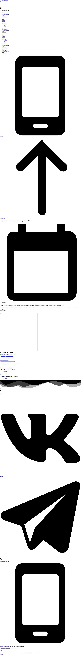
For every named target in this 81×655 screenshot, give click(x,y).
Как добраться (4, 38)
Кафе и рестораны (5, 13)
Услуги (3, 15)
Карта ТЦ (3, 21)
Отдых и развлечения (5, 14)
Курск (5, 26)
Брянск (5, 25)
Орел (6, 23)
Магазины (3, 12)
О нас (3, 33)
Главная (1, 646)
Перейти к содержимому (4, 0)
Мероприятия (4, 16)
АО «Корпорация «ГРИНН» (5, 648)
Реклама (3, 19)
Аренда (3, 18)
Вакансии (3, 20)
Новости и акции (4, 53)
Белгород (5, 24)
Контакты (3, 22)
